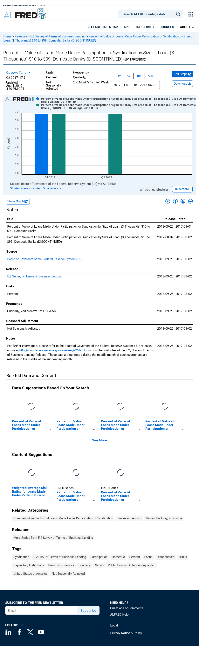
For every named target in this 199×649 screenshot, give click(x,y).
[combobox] (151, 14)
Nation (99, 565)
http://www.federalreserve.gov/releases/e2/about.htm (55, 350)
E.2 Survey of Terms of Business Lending (58, 36)
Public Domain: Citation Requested (131, 565)
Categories (144, 27)
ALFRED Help (119, 614)
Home (7, 36)
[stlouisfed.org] (24, 5)
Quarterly (85, 565)
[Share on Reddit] (183, 201)
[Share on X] (167, 201)
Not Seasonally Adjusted (68, 573)
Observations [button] (16, 72)
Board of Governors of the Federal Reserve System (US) (44, 259)
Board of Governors (61, 565)
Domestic (118, 557)
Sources (167, 27)
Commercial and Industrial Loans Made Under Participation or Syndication (63, 518)
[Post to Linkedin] (190, 201)
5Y (128, 76)
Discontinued (166, 557)
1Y (119, 76)
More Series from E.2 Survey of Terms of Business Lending (53, 538)
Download (181, 83)
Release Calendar (102, 27)
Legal (114, 625)
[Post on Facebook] (175, 201)
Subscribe (88, 610)
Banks (183, 557)
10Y (139, 76)
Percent (134, 557)
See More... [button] (101, 440)
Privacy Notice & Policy (126, 633)
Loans (148, 557)
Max (151, 76)
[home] (25, 14)
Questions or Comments (126, 608)
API (126, 27)
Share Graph (15, 201)
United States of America (30, 573)
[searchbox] (151, 14)
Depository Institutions (28, 565)
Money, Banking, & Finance (164, 518)
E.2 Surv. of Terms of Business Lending (59, 557)
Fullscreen (181, 189)
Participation (98, 557)
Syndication (21, 557)
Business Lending (129, 518)
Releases (21, 36)
